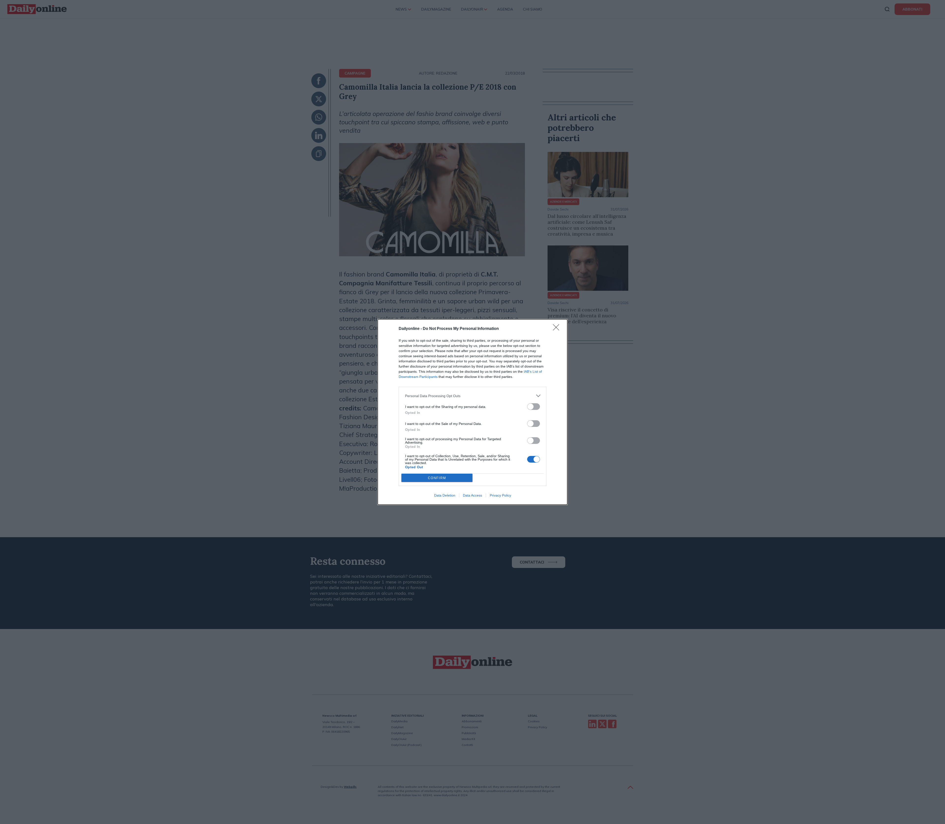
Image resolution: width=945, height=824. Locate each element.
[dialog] (472, 412)
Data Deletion (444, 495)
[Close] (557, 329)
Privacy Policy (500, 495)
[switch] (533, 406)
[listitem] (472, 395)
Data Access (472, 495)
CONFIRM (437, 478)
